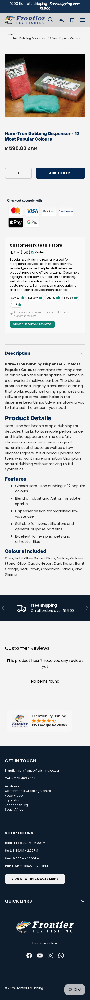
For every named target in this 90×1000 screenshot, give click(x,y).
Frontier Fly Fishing (29, 988)
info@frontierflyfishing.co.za (37, 770)
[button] (71, 20)
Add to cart (60, 173)
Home (9, 34)
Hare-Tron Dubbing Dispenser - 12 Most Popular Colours (43, 38)
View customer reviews (32, 324)
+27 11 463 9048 (24, 778)
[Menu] (82, 20)
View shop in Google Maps (35, 879)
